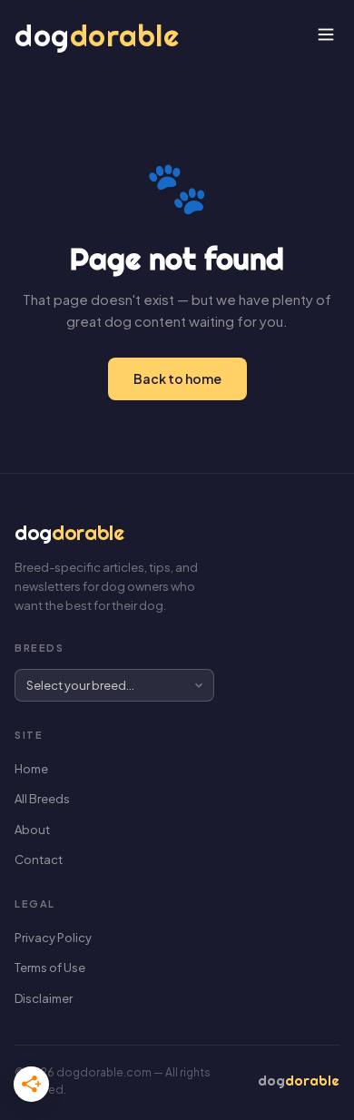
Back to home (177, 378)
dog (97, 35)
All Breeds (42, 798)
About (32, 829)
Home (31, 768)
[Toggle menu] (325, 36)
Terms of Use (50, 967)
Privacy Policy (53, 937)
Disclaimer (44, 998)
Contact (39, 859)
